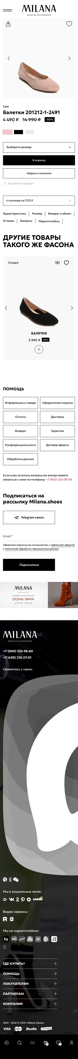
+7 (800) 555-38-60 (59, 479)
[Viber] (5, 879)
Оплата (20, 417)
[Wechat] (16, 879)
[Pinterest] (23, 899)
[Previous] (8, 58)
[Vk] (11, 899)
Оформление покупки (57, 403)
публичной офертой (63, 544)
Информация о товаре (20, 403)
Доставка (57, 417)
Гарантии (57, 431)
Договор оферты (57, 445)
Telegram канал (32, 517)
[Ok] (17, 899)
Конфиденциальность (20, 445)
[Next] (69, 58)
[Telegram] (11, 919)
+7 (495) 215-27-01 (17, 657)
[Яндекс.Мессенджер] (10, 880)
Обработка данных (20, 459)
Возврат (20, 431)
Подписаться (29, 565)
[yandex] (5, 899)
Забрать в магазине (39, 173)
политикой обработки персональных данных (32, 548)
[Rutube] (5, 919)
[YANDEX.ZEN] (29, 899)
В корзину (39, 160)
